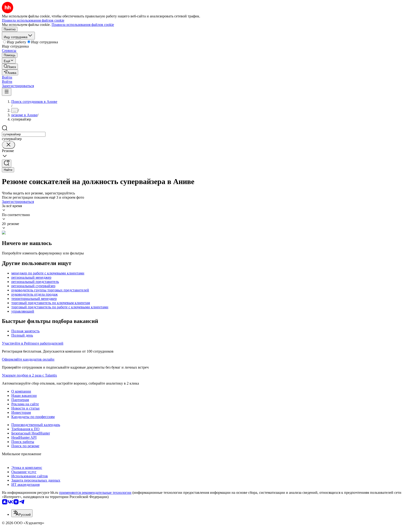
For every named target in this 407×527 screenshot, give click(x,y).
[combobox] (23, 134)
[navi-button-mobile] (6, 92)
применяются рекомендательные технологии (95, 493)
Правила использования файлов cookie (83, 25)
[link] (10, 66)
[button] (7, 77)
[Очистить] (8, 145)
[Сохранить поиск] (6, 163)
